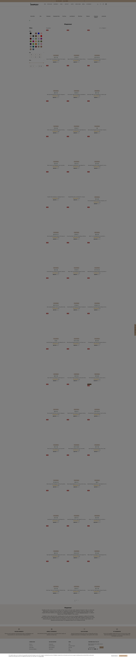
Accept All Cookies (123, 655)
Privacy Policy (41, 656)
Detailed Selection (114, 655)
